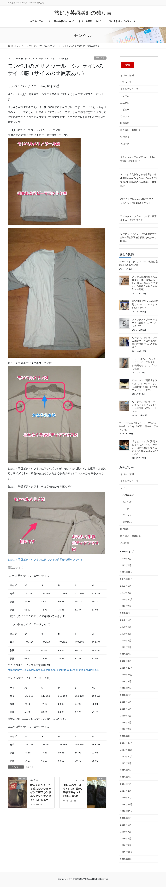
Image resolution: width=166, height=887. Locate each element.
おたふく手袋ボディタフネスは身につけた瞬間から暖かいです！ (45, 559)
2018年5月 (125, 709)
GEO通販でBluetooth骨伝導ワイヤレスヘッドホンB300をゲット (137, 201)
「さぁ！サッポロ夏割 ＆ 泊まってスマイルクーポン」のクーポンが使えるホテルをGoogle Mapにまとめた (145, 447)
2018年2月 (125, 729)
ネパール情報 (127, 75)
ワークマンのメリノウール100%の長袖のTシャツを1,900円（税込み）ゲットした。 (138, 426)
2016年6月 (125, 838)
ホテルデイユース (129, 89)
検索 (127, 65)
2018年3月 (125, 722)
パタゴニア (126, 82)
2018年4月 (125, 715)
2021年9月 (125, 586)
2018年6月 (125, 702)
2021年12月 (126, 572)
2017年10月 (126, 756)
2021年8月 (125, 592)
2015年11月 (126, 859)
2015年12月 (126, 852)
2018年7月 (125, 695)
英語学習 (124, 143)
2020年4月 (125, 626)
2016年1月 (125, 845)
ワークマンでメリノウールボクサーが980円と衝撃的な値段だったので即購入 (138, 237)
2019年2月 (125, 654)
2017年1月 (125, 790)
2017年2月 (125, 784)
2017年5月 (125, 777)
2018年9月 (125, 681)
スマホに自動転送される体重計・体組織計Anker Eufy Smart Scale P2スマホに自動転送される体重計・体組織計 (138, 180)
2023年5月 (125, 565)
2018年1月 (125, 736)
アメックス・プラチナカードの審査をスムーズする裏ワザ (138, 218)
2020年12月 (126, 599)
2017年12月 (126, 743)
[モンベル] (17, 789)
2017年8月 (125, 770)
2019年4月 (125, 647)
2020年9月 (125, 606)
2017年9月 (125, 763)
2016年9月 (125, 818)
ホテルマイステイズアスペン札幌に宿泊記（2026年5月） (138, 159)
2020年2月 (125, 640)
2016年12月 (126, 797)
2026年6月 (125, 558)
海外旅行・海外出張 (130, 130)
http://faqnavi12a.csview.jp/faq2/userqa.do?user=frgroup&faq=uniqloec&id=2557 (54, 670)
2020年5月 (125, 620)
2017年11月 (126, 749)
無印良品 (124, 137)
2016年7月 (125, 831)
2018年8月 (125, 688)
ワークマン (126, 116)
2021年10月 (126, 579)
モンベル (100, 58)
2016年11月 (126, 804)
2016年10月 (126, 811)
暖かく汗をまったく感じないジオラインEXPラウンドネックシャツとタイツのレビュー (40, 792)
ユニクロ (124, 102)
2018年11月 (126, 674)
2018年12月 (126, 667)
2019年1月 (125, 661)
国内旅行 (124, 123)
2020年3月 (125, 633)
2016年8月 (125, 825)
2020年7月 (125, 613)
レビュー (124, 109)
